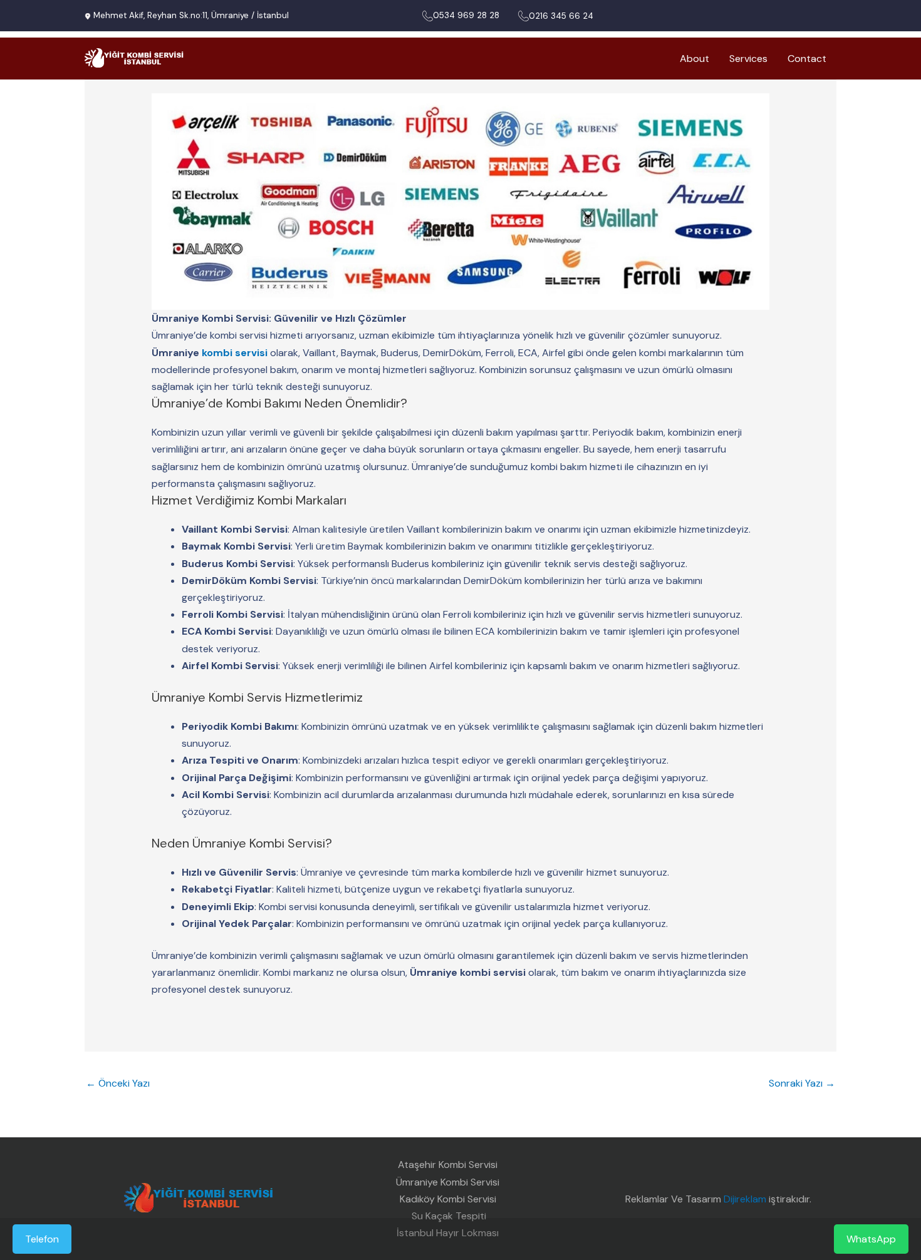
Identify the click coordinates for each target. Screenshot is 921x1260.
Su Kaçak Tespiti (447, 1215)
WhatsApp (871, 1239)
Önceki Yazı (118, 1083)
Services (748, 58)
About (694, 58)
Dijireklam (745, 1199)
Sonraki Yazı (802, 1083)
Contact (807, 58)
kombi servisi (235, 352)
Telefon (42, 1239)
